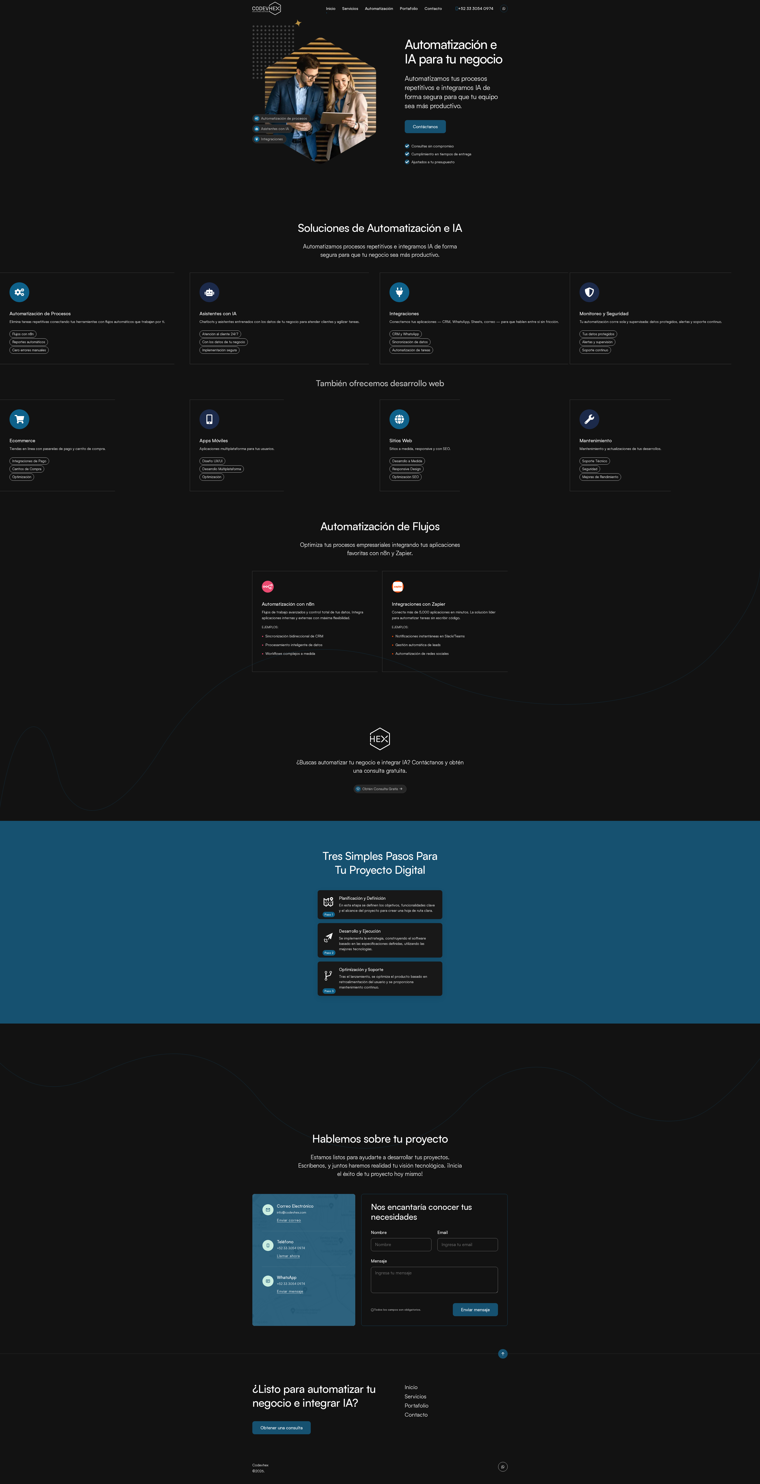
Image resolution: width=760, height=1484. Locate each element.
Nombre (379, 1232)
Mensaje (379, 1260)
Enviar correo (289, 1220)
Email (442, 1232)
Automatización (379, 8)
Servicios (350, 8)
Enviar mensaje (290, 1291)
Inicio (330, 8)
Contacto (433, 8)
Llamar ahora (288, 1256)
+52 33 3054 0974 (475, 8)
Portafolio (409, 8)
